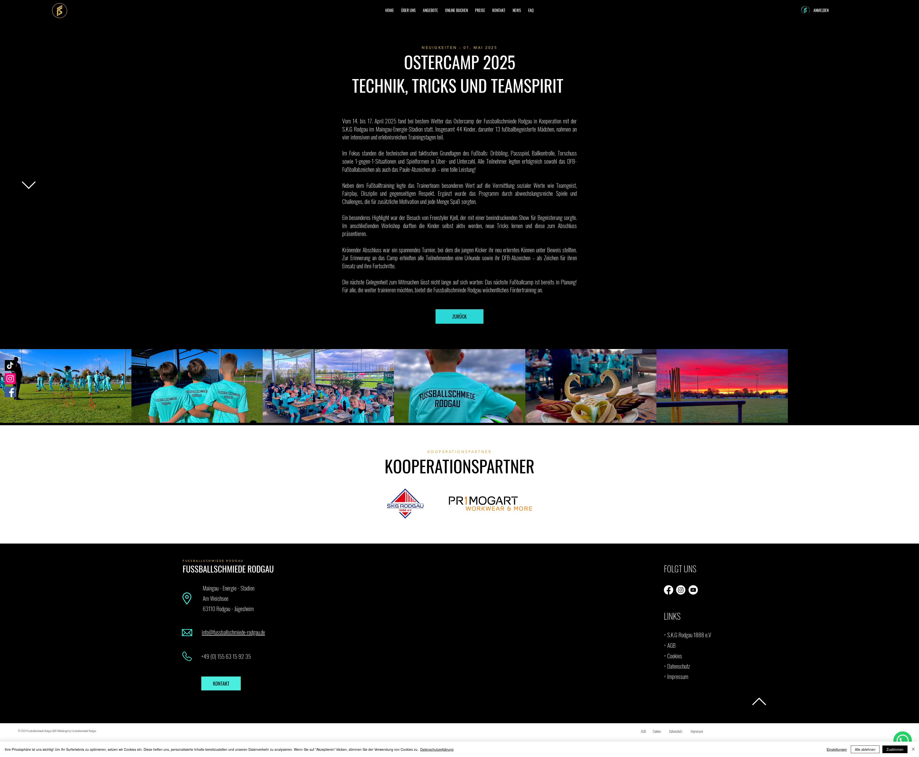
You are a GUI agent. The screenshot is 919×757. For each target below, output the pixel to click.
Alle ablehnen (865, 749)
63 (227, 656)
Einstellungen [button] (837, 749)
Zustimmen (894, 749)
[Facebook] (10, 391)
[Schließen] (913, 749)
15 (234, 656)
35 (247, 656)
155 (220, 656)
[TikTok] (10, 365)
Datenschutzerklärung (437, 749)
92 (240, 656)
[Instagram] (10, 378)
